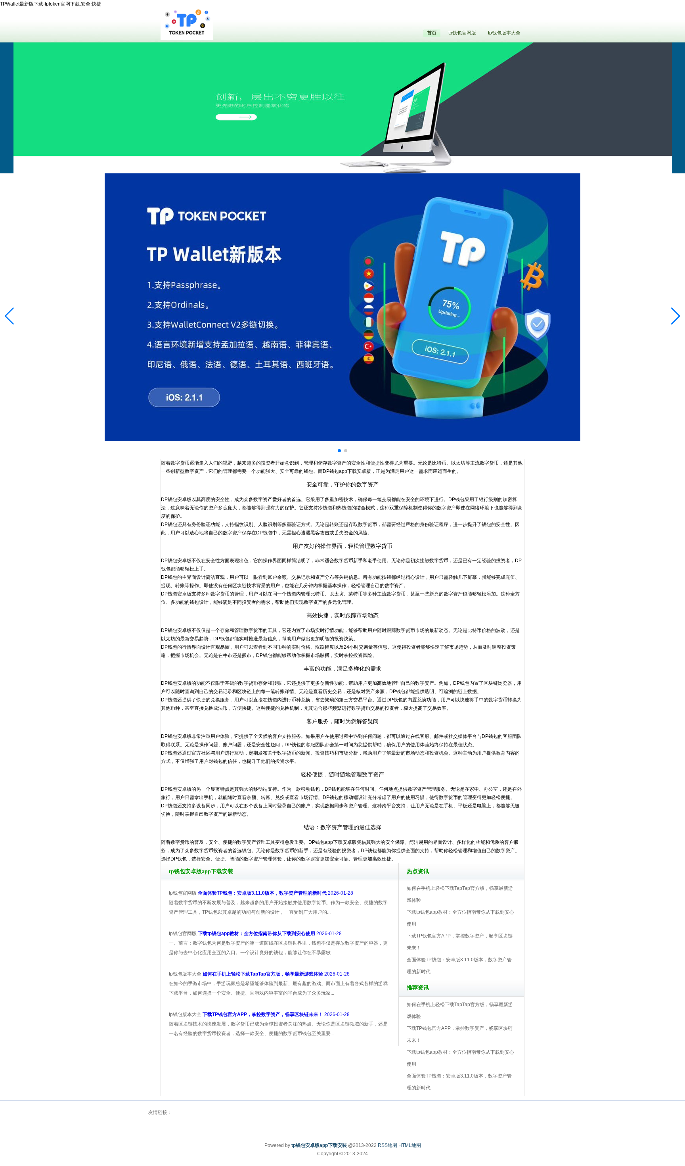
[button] (675, 316)
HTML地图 (409, 1145)
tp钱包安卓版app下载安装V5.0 (377, 150)
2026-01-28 (275, 893)
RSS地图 (387, 1145)
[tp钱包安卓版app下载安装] (187, 24)
